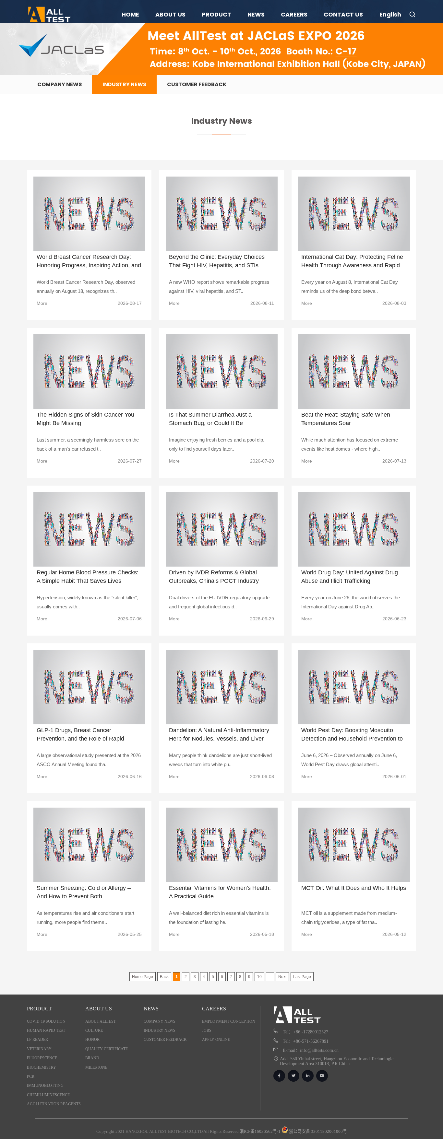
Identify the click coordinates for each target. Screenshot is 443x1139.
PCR (30, 1076)
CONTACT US (343, 14)
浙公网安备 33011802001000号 (317, 1131)
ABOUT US (170, 14)
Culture (94, 1030)
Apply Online (216, 1039)
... (270, 976)
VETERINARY (39, 1049)
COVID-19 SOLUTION (46, 1021)
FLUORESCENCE (42, 1058)
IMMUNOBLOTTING (45, 1085)
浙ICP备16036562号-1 (260, 1131)
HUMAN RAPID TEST (46, 1030)
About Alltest (100, 1021)
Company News (59, 84)
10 (259, 976)
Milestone (96, 1067)
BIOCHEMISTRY (41, 1067)
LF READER (37, 1039)
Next (282, 976)
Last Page (302, 976)
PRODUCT (216, 14)
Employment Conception (228, 1021)
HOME (130, 14)
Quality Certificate (106, 1049)
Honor (92, 1039)
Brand (92, 1058)
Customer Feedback (196, 84)
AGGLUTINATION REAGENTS (54, 1104)
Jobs (206, 1030)
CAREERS (294, 14)
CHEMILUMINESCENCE (48, 1095)
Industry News (124, 84)
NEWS (256, 14)
